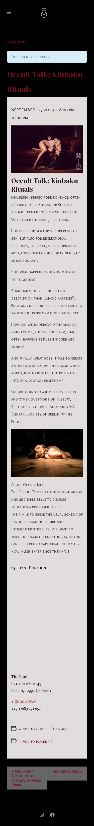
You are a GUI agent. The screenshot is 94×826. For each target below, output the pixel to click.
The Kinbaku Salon (67, 773)
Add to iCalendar (38, 741)
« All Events (16, 42)
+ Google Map (23, 701)
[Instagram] (42, 815)
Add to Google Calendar (45, 729)
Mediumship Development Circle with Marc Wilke (26, 778)
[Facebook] (52, 815)
